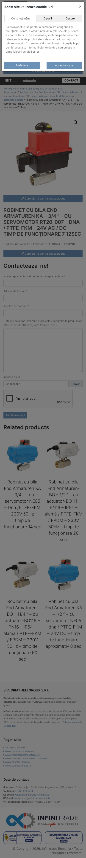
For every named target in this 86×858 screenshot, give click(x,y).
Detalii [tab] (48, 18)
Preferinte (22, 65)
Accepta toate (64, 65)
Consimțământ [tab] (20, 18)
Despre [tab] (70, 18)
